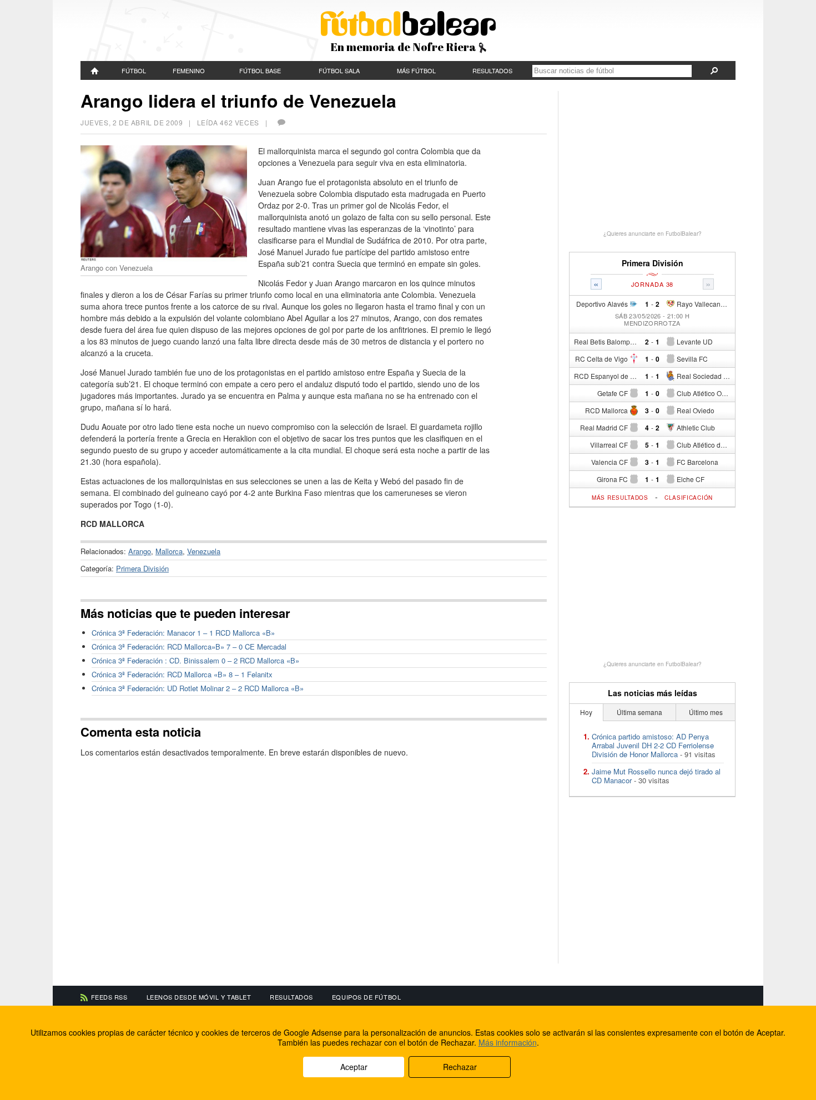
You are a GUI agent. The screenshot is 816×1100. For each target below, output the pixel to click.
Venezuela (203, 551)
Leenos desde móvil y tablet (199, 996)
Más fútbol (416, 70)
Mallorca (169, 551)
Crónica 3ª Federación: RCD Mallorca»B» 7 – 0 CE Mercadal (189, 646)
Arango (139, 551)
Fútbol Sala (339, 70)
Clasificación (688, 497)
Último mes (706, 712)
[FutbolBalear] (94, 70)
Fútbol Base (260, 70)
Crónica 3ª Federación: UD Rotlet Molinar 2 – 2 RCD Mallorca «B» (198, 688)
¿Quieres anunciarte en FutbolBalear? (652, 233)
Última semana (639, 712)
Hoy (586, 712)
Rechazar (460, 1066)
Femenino (189, 70)
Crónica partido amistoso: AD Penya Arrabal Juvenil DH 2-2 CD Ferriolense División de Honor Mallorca (653, 745)
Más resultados (620, 497)
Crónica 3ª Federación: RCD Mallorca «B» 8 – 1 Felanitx (182, 674)
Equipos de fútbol (366, 996)
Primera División (142, 568)
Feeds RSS (109, 996)
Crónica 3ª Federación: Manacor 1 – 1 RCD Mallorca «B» (183, 632)
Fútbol (134, 70)
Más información (507, 1042)
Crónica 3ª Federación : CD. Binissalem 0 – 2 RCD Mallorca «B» (195, 660)
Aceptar (353, 1066)
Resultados (492, 70)
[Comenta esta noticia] (280, 122)
